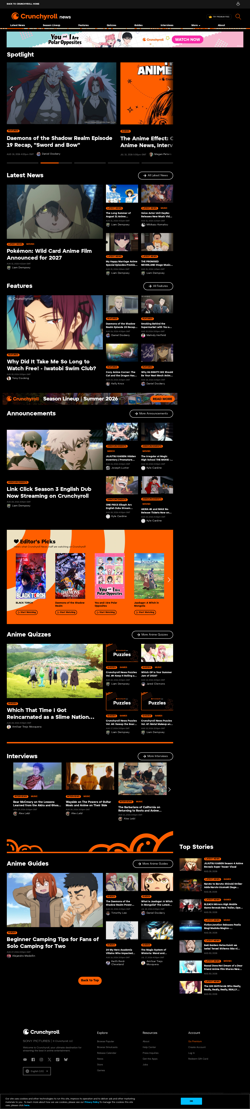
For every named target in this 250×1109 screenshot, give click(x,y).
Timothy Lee (119, 913)
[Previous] (11, 114)
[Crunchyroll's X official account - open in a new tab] (49, 1059)
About (221, 25)
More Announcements (153, 413)
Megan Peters (162, 154)
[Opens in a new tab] (125, 39)
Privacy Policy (92, 1102)
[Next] (168, 114)
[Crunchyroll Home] (41, 1034)
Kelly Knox (117, 384)
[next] (169, 579)
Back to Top (90, 980)
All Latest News (158, 175)
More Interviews (157, 756)
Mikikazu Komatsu (157, 225)
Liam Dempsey (21, 268)
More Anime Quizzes (154, 634)
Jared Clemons (156, 684)
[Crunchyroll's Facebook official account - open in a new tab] (33, 1059)
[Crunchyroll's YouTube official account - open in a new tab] (25, 1059)
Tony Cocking (20, 378)
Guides (138, 25)
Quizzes (111, 25)
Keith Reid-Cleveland (118, 963)
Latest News (17, 25)
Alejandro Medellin (23, 956)
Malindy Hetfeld (156, 335)
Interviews (167, 25)
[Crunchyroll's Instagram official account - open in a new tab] (41, 1059)
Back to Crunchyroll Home (23, 4)
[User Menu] (238, 4)
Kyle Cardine (119, 516)
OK (191, 1101)
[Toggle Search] (238, 16)
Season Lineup (51, 25)
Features (83, 25)
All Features (160, 286)
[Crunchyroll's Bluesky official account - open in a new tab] (66, 1059)
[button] (37, 1071)
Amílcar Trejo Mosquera (26, 727)
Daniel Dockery (51, 154)
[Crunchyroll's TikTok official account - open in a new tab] (58, 1059)
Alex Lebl (24, 813)
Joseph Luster (120, 468)
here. (27, 1105)
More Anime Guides (155, 864)
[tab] (22, 164)
